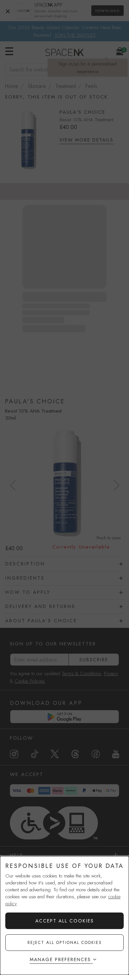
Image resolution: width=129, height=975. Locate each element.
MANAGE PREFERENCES (60, 959)
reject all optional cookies (64, 943)
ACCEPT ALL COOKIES (64, 920)
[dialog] (64, 915)
